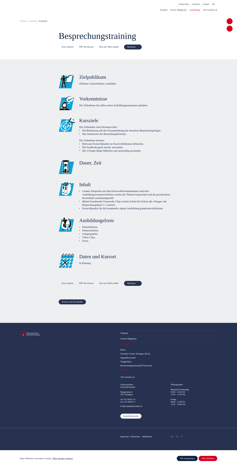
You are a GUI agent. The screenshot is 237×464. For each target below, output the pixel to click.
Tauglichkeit (125, 361)
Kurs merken (67, 47)
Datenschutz (135, 437)
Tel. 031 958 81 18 (127, 399)
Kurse (123, 350)
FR (177, 437)
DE (172, 437)
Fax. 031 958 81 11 (128, 402)
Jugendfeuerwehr (128, 357)
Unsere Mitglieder (128, 338)
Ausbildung (32, 21)
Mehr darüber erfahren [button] (63, 458)
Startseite (23, 21)
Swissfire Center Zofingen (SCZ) (135, 353)
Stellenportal (147, 437)
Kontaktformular (130, 416)
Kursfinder (125, 369)
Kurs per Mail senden (109, 47)
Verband (124, 333)
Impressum (124, 437)
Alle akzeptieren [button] (187, 458)
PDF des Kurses (86, 47)
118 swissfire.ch (127, 377)
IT (182, 437)
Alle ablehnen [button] (208, 458)
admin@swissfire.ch (134, 406)
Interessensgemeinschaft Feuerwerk (136, 365)
